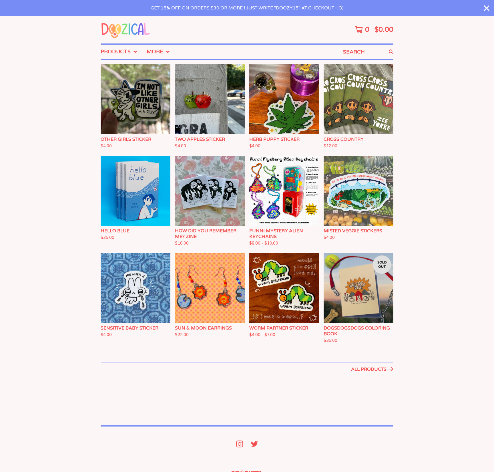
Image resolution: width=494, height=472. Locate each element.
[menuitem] (119, 52)
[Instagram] (240, 444)
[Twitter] (254, 444)
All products (369, 369)
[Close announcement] (486, 8)
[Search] (391, 52)
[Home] (126, 30)
